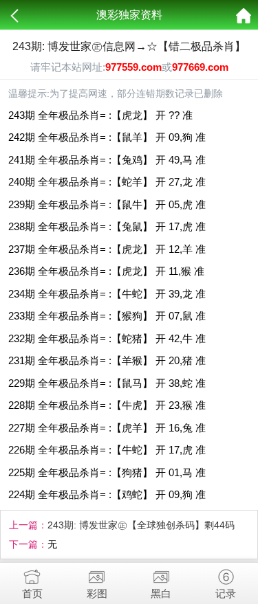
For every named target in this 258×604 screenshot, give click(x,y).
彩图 (97, 593)
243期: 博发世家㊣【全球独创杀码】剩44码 (141, 524)
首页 (32, 593)
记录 (225, 593)
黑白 (161, 593)
